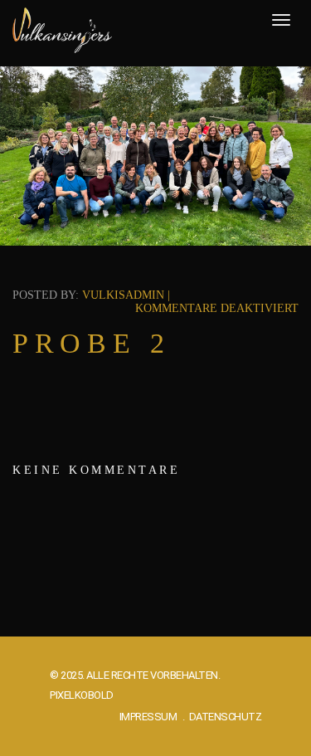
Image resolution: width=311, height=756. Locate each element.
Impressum (148, 716)
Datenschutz (225, 716)
